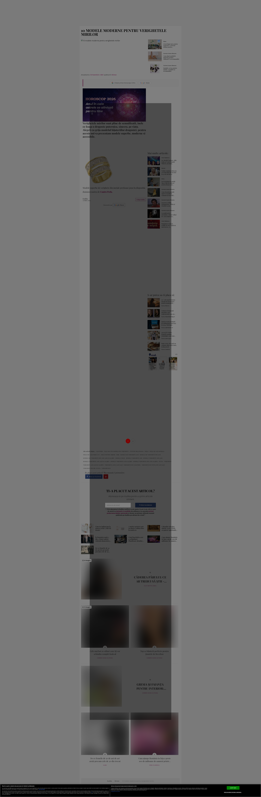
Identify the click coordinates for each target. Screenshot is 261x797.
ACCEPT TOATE (233, 787)
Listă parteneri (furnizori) (115, 791)
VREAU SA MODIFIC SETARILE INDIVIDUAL (232, 792)
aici (91, 792)
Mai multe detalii (42, 789)
